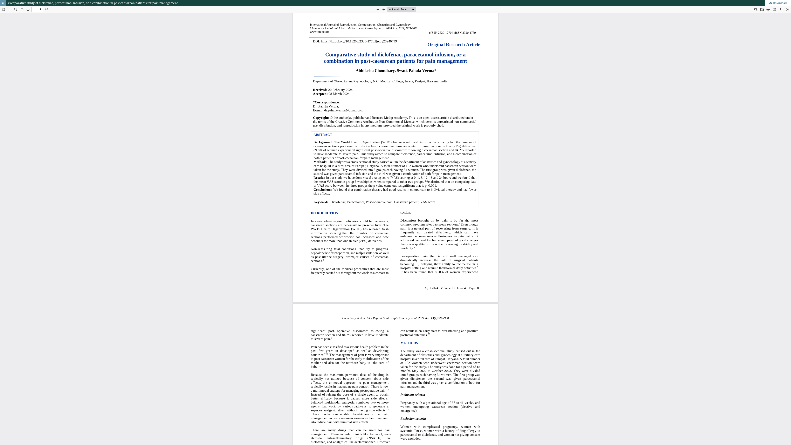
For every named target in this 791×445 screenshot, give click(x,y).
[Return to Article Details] (3, 3)
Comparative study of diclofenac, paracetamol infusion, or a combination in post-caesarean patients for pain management (93, 3)
